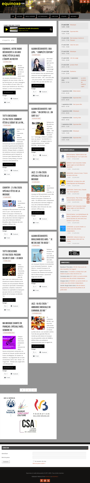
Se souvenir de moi (40, 461)
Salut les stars (74, 45)
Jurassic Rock (74, 65)
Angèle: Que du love (23, 30)
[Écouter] (7, 29)
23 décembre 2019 (9, 332)
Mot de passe (6, 457)
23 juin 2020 (7, 125)
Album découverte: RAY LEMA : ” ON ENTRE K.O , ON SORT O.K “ (42, 112)
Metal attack (76, 91)
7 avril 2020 (7, 261)
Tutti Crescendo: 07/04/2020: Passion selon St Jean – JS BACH (13, 255)
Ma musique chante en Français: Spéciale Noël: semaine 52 (13, 326)
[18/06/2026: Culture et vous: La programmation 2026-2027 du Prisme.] (63, 241)
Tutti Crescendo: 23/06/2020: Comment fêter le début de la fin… (13, 119)
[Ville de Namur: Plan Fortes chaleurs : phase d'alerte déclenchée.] (63, 202)
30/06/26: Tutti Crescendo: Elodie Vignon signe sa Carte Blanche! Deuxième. (76, 165)
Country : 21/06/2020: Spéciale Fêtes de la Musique (12, 191)
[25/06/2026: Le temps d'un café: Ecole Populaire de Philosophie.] (63, 185)
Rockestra (73, 71)
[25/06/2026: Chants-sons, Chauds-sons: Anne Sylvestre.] (63, 194)
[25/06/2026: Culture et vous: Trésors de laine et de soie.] (63, 177)
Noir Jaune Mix (77, 104)
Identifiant (5, 453)
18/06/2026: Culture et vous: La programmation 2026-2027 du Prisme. (76, 239)
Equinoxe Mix (74, 31)
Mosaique (73, 25)
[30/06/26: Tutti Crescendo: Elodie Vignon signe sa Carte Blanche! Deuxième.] (63, 167)
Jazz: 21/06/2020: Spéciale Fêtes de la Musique (40, 176)
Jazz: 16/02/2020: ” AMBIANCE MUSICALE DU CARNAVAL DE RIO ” (41, 307)
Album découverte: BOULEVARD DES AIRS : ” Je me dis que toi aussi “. (41, 239)
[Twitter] (88, 198)
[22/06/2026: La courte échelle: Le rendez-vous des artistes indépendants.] (63, 231)
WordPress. (55, 476)
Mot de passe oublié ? (39, 463)
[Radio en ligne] (51, 29)
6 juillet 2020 (36, 118)
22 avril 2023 (7, 61)
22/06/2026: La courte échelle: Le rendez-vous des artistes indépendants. (76, 229)
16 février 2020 (36, 313)
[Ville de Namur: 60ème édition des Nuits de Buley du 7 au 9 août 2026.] (63, 159)
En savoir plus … (9, 92)
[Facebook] (88, 195)
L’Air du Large (74, 58)
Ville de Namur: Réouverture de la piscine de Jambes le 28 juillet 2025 (72, 288)
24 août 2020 (36, 55)
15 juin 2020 (35, 245)
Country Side (77, 117)
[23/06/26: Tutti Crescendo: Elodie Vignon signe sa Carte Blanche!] (63, 210)
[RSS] (88, 202)
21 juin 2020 (35, 182)
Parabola (48, 476)
